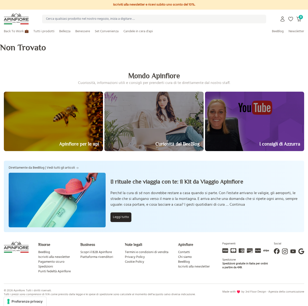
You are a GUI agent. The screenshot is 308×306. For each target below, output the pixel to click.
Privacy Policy (135, 257)
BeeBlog (278, 31)
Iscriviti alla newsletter (54, 257)
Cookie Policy (134, 262)
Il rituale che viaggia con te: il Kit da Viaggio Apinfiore (176, 181)
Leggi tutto (121, 217)
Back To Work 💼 (16, 31)
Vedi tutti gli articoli (61, 168)
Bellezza (65, 31)
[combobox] (154, 19)
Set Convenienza (107, 31)
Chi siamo (185, 257)
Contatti (184, 252)
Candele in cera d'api (138, 31)
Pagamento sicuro (51, 262)
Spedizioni (45, 266)
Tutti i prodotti (43, 31)
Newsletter (296, 31)
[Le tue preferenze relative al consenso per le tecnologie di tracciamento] (25, 301)
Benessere (82, 31)
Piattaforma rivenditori (96, 257)
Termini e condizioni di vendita (146, 252)
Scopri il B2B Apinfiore (96, 252)
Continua (237, 205)
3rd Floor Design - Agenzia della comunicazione (274, 292)
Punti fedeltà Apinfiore (54, 271)
